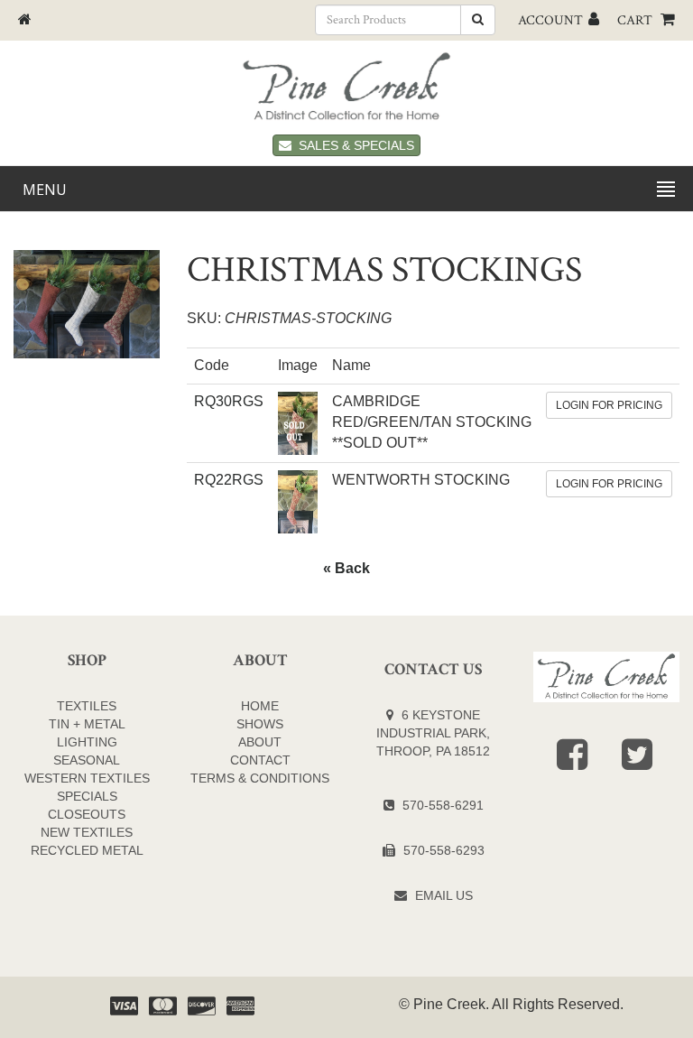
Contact (260, 760)
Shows (259, 724)
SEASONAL (86, 760)
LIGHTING (87, 742)
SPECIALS (87, 796)
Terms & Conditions (259, 778)
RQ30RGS (228, 401)
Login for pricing (609, 405)
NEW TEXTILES (87, 832)
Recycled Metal (87, 850)
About (260, 742)
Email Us (444, 895)
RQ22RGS (228, 479)
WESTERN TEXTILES (87, 778)
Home (260, 706)
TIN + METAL (87, 724)
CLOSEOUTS (86, 814)
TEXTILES (86, 706)
